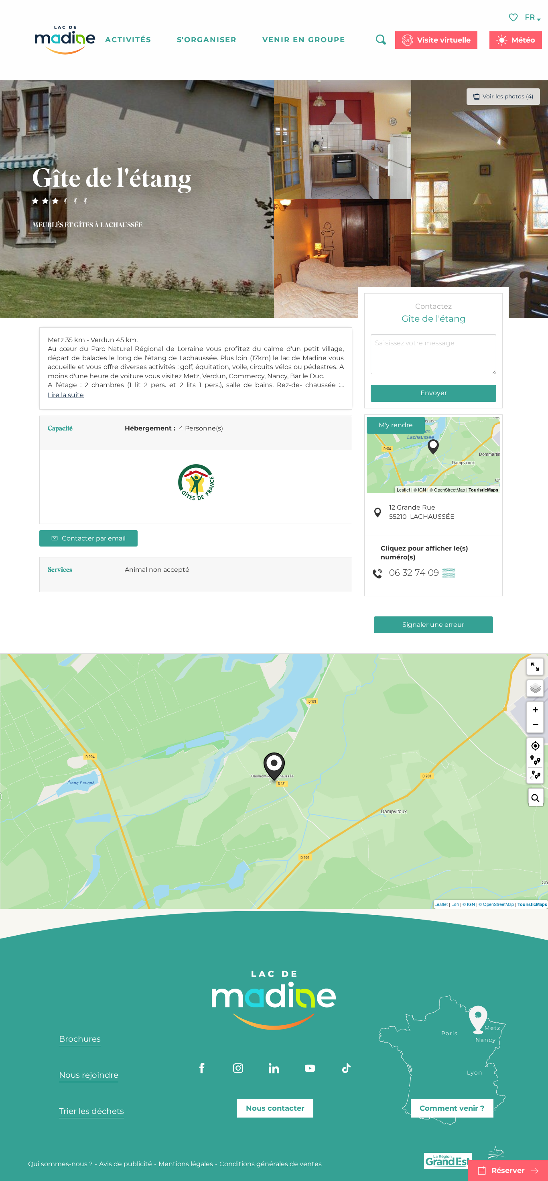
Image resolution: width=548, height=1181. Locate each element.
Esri (455, 904)
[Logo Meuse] (497, 1157)
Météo (523, 40)
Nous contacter (275, 1108)
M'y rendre (396, 425)
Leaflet (441, 904)
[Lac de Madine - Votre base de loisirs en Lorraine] (65, 40)
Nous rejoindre (88, 1075)
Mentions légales (185, 1164)
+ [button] (535, 710)
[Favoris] (514, 17)
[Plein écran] (535, 666)
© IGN (469, 904)
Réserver (508, 1170)
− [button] (535, 724)
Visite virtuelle (444, 40)
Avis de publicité (125, 1164)
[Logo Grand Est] (448, 1161)
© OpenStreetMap (496, 904)
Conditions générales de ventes (270, 1164)
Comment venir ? (452, 1108)
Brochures (80, 1039)
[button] (530, 17)
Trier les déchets (91, 1111)
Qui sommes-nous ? (60, 1164)
